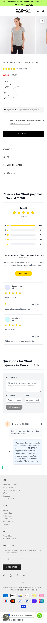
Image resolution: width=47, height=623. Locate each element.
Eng (22, 582)
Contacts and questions (11, 490)
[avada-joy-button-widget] (6, 617)
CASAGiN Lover (8, 499)
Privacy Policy (8, 522)
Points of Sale (7, 536)
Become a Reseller (9, 539)
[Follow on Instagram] (10, 575)
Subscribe (11, 567)
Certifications (7, 519)
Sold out (23, 134)
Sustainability (7, 516)
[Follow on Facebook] (4, 575)
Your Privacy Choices (21, 615)
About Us (6, 510)
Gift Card (6, 493)
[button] (29, 4)
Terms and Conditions (10, 485)
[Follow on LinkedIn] (24, 575)
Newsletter (7, 496)
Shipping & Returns (9, 487)
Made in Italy (7, 513)
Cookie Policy (7, 524)
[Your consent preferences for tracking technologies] (2, 467)
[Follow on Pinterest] (17, 575)
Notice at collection (13, 619)
